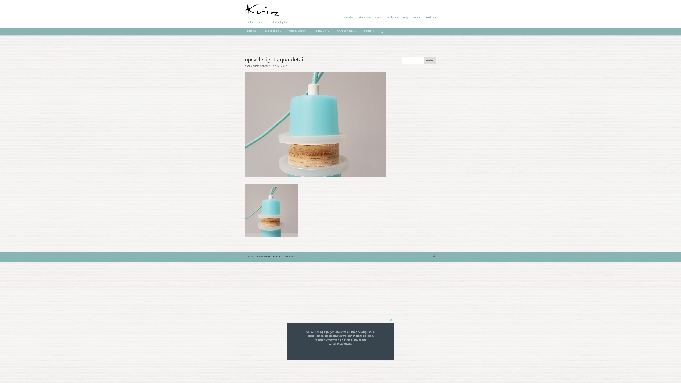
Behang (321, 31)
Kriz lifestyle (262, 256)
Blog (405, 17)
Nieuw (251, 31)
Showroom (365, 17)
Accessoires (345, 31)
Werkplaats (393, 17)
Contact (417, 17)
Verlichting (297, 31)
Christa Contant (260, 66)
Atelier (378, 17)
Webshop (349, 17)
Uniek (368, 31)
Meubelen (272, 31)
